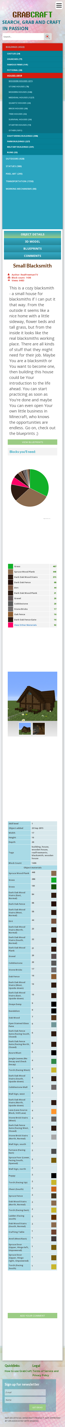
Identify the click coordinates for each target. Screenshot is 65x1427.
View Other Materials (25, 625)
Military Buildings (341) (20, 146)
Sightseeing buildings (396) (22, 135)
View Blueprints (32, 442)
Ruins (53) (12, 152)
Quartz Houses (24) (20, 103)
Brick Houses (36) (18, 108)
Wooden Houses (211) (21, 81)
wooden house (39, 849)
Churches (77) (14, 59)
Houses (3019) (14, 75)
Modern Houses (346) (20, 92)
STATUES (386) (14, 166)
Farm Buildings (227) (18, 141)
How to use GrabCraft (18, 1371)
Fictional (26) (14, 70)
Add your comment (32, 1315)
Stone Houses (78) (19, 86)
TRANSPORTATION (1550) (19, 181)
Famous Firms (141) (17, 64)
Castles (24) (13, 53)
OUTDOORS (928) (15, 158)
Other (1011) (15, 130)
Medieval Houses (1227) (21, 97)
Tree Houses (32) (18, 114)
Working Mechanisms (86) (21, 188)
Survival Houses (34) (20, 119)
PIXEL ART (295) (14, 173)
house (45, 846)
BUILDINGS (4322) (15, 46)
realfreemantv (39, 852)
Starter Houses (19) (20, 124)
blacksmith (38, 855)
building (36, 846)
